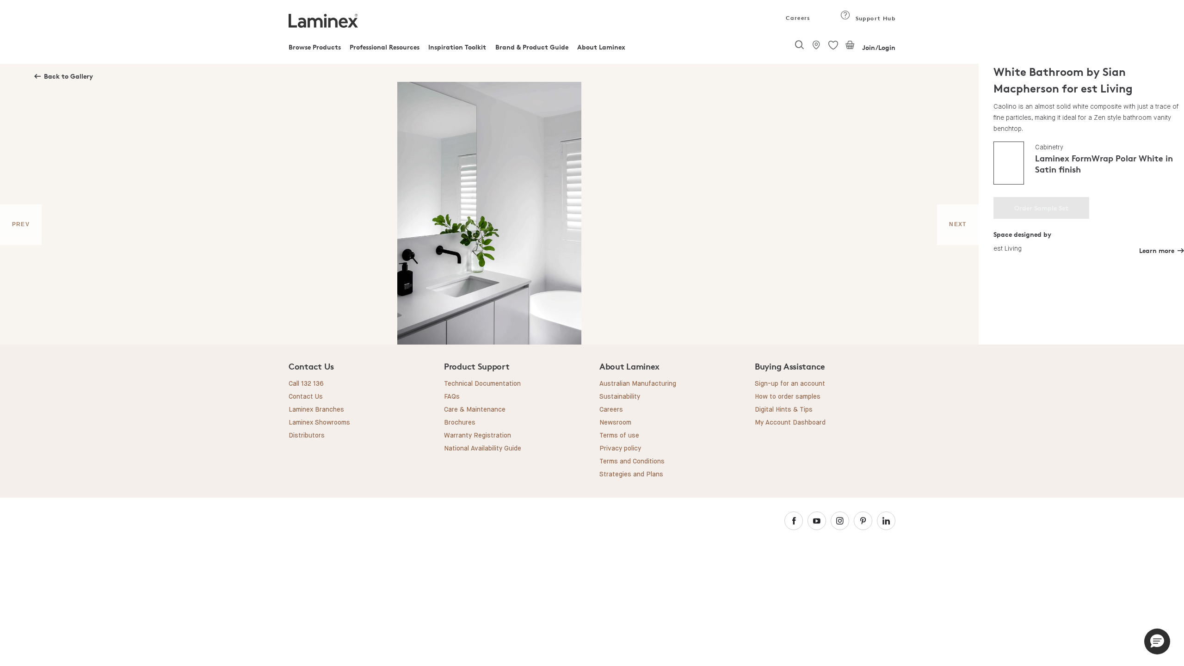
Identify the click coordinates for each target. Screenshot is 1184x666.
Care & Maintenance (475, 410)
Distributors (307, 435)
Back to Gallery (68, 76)
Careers (797, 17)
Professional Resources (384, 47)
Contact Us (306, 397)
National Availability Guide (482, 448)
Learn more (1156, 250)
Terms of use (619, 435)
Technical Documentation (482, 384)
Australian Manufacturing (637, 384)
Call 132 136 (306, 384)
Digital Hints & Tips (784, 410)
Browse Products (315, 47)
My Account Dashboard (790, 422)
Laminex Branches (316, 410)
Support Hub (874, 18)
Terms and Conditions (632, 461)
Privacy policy (620, 448)
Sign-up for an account (790, 384)
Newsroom (615, 422)
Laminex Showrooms (319, 422)
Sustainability (619, 397)
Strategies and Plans (631, 474)
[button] (1157, 641)
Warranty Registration (477, 435)
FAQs (452, 397)
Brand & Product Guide (531, 47)
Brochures (459, 422)
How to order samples (787, 397)
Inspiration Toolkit (457, 47)
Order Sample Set (1041, 208)
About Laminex (601, 47)
